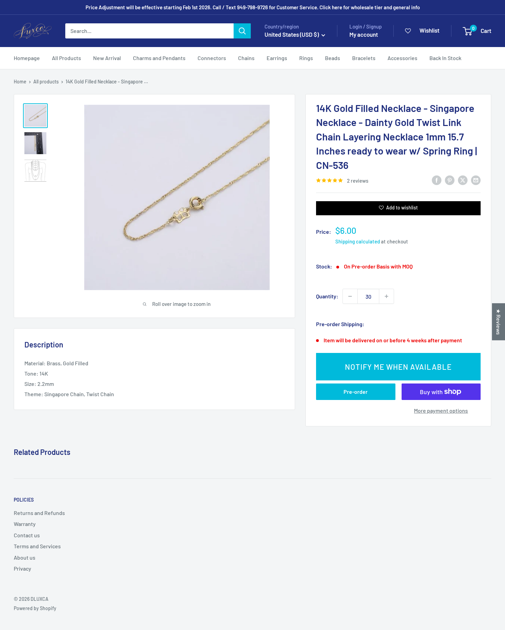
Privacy (22, 568)
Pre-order (356, 391)
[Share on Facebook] (436, 179)
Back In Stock (445, 58)
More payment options (441, 410)
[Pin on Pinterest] (449, 179)
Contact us (27, 535)
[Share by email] (476, 179)
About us (24, 557)
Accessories (402, 58)
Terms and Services (37, 546)
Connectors (212, 58)
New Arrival (107, 58)
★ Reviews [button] (498, 322)
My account (363, 34)
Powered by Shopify (35, 608)
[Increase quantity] (386, 296)
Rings (306, 58)
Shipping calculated (357, 241)
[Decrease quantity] (350, 296)
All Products (66, 58)
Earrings (277, 58)
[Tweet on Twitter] (463, 179)
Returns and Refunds (39, 512)
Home (20, 81)
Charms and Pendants (159, 58)
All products (46, 81)
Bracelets (363, 58)
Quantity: (327, 296)
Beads (332, 58)
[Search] (242, 30)
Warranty (25, 523)
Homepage (27, 58)
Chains (246, 58)
